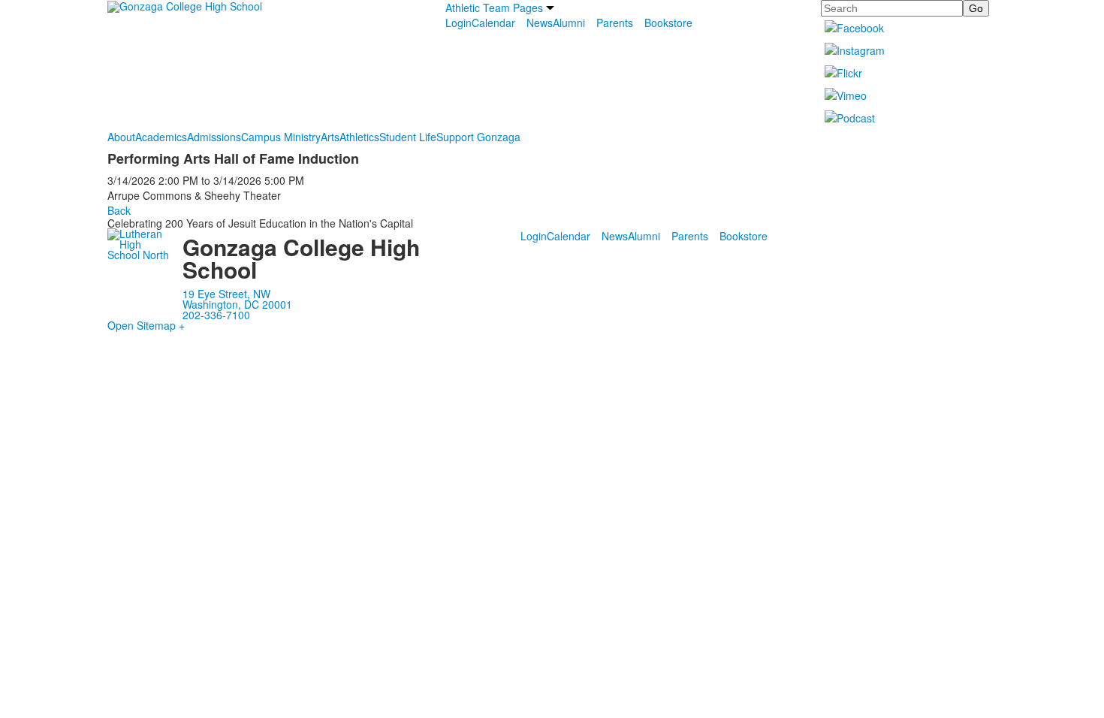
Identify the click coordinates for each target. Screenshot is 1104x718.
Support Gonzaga (478, 136)
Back (119, 210)
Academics (161, 136)
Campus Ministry (281, 136)
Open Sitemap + (146, 325)
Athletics (359, 136)
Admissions (214, 136)
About (121, 136)
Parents (614, 22)
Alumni (569, 22)
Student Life (407, 136)
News (539, 22)
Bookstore (668, 22)
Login (458, 22)
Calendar (493, 22)
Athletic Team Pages (494, 7)
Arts (330, 136)
